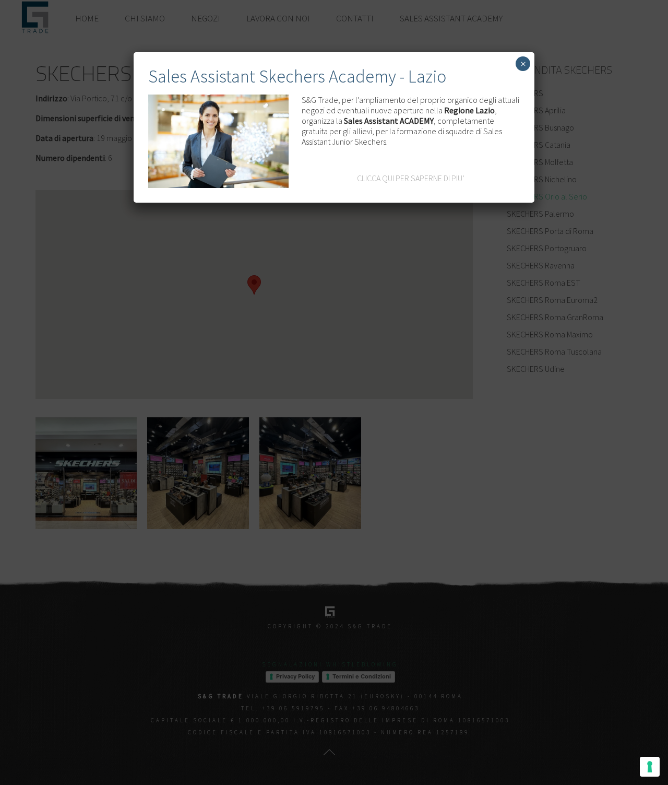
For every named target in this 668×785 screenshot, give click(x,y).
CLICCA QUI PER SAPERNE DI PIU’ (410, 178)
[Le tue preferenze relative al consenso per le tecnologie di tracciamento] (650, 767)
